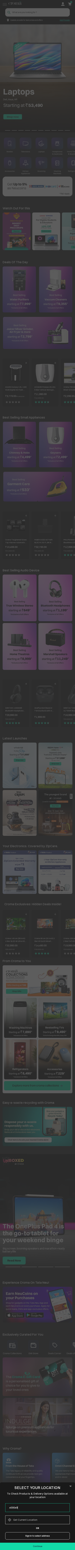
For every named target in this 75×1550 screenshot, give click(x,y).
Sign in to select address (37, 1535)
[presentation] (37, 1507)
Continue (37, 1546)
